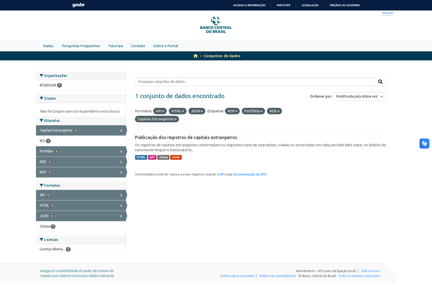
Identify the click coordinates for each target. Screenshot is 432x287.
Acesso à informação (249, 5)
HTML (141, 157)
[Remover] (163, 111)
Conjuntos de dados (222, 56)
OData (163, 157)
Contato (138, 46)
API (152, 157)
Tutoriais (115, 46)
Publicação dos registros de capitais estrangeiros (186, 137)
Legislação (310, 5)
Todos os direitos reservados (359, 276)
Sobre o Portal (165, 46)
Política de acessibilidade (277, 276)
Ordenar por (320, 96)
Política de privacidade (237, 276)
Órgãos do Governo (345, 5)
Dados (48, 46)
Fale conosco (370, 271)
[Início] (196, 56)
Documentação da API (249, 174)
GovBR (78, 5)
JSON (176, 157)
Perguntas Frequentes (81, 46)
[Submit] (380, 81)
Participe (283, 5)
